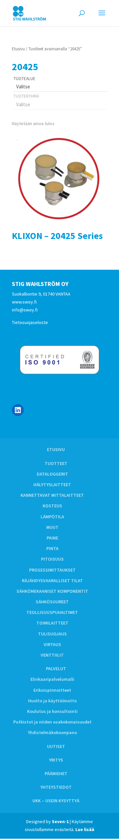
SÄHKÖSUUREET (52, 602)
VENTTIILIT (52, 655)
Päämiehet (56, 773)
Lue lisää (84, 829)
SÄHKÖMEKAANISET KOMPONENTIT (52, 591)
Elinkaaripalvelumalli (52, 679)
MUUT (52, 527)
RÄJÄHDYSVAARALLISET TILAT (52, 580)
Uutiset (56, 746)
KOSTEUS (52, 506)
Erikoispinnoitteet (52, 690)
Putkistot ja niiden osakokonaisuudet (52, 722)
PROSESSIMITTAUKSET (52, 570)
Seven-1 (60, 821)
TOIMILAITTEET (52, 623)
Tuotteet (56, 463)
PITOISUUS (52, 559)
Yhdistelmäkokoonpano (52, 732)
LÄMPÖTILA (52, 517)
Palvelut (56, 669)
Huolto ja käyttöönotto (52, 701)
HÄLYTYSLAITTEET (52, 485)
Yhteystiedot (56, 787)
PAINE (52, 538)
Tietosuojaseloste (30, 322)
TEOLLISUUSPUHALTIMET (52, 612)
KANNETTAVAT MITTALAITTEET (52, 495)
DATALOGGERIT (52, 474)
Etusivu (18, 49)
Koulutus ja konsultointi (52, 711)
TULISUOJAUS (52, 634)
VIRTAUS (52, 644)
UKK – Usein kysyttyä (55, 801)
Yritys (56, 760)
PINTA (52, 548)
